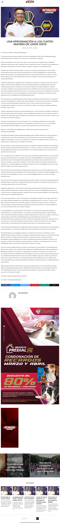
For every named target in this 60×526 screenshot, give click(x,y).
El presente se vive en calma (5, 497)
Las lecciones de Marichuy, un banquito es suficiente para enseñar (41, 500)
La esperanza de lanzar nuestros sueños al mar (18, 498)
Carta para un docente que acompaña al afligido (52, 499)
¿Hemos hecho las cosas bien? (29, 497)
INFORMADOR (23, 293)
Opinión (35, 48)
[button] (37, 518)
